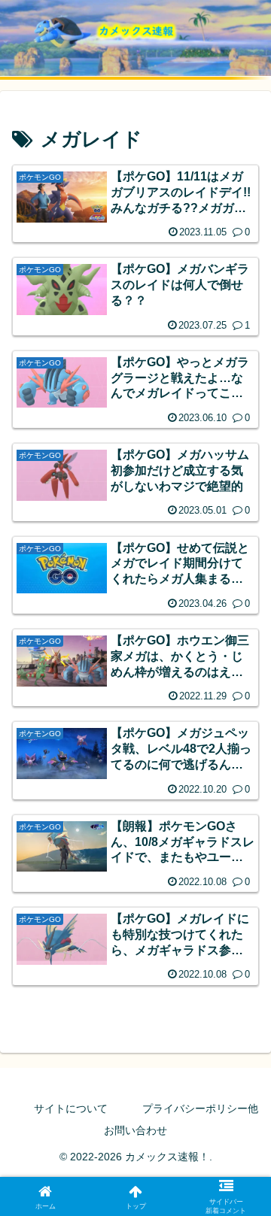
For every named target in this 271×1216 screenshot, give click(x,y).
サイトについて (71, 1108)
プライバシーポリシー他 (200, 1108)
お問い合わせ (135, 1130)
